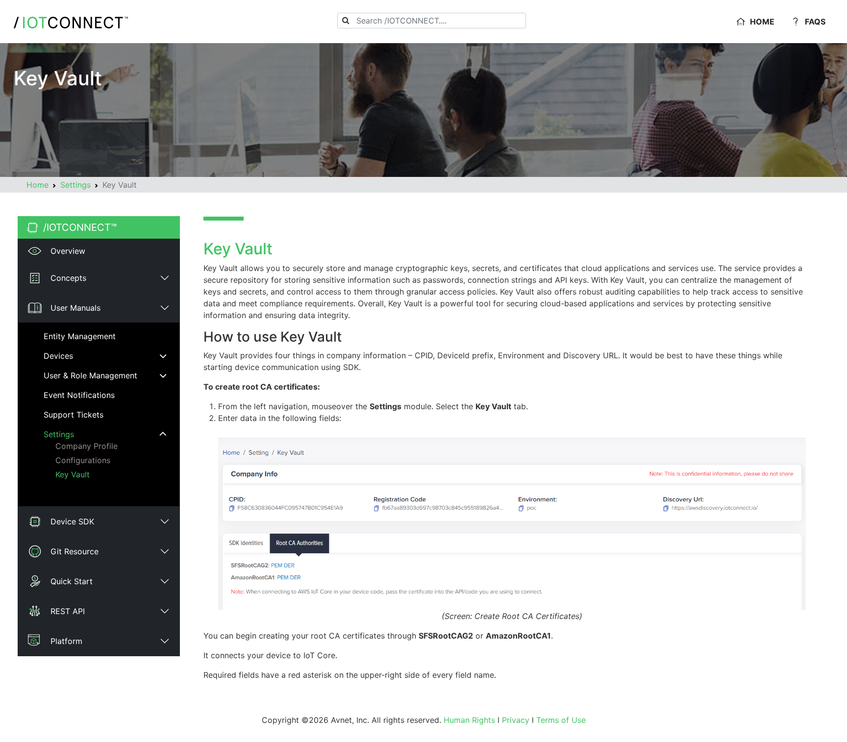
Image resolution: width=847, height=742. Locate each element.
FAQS (815, 21)
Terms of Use (561, 720)
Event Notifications (79, 395)
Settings (75, 185)
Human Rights (469, 720)
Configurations (82, 460)
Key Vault (72, 474)
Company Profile (86, 446)
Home (762, 21)
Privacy (515, 720)
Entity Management (80, 336)
